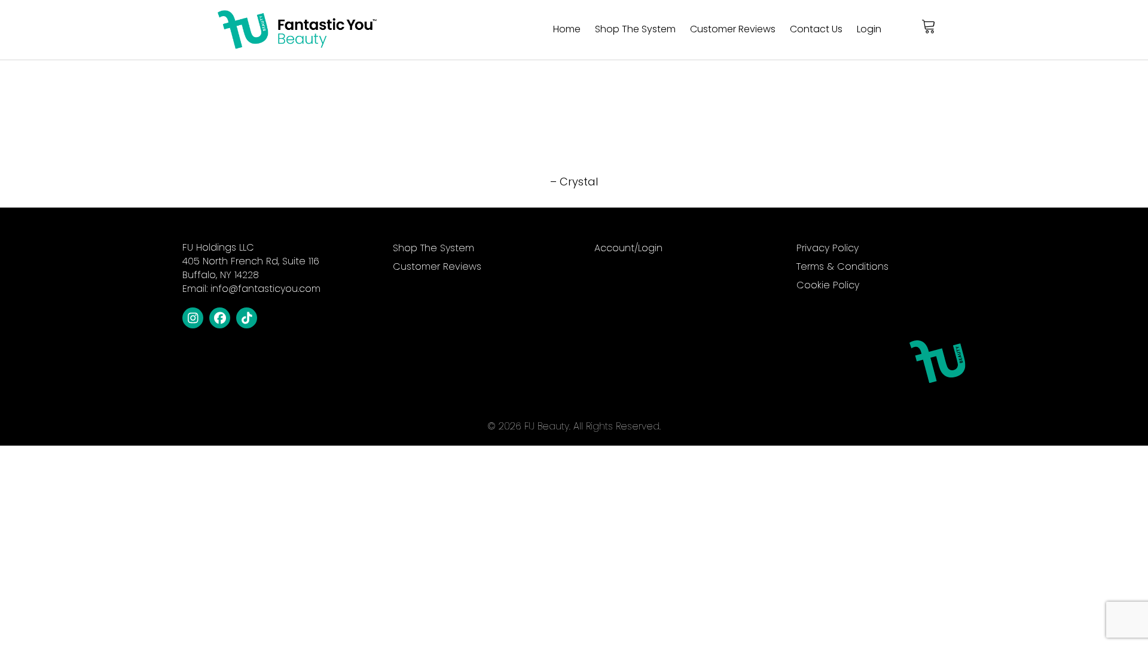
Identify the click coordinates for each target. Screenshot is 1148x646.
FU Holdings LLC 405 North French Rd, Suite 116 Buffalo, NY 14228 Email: (251, 268)
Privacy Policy (827, 249)
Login (869, 29)
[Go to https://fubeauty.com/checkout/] (929, 26)
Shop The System (635, 29)
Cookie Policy (827, 286)
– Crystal (574, 181)
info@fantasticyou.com (265, 288)
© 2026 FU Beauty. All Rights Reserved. (574, 426)
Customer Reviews (732, 29)
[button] (192, 317)
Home (567, 29)
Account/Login (628, 249)
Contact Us (816, 29)
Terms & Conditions (842, 267)
